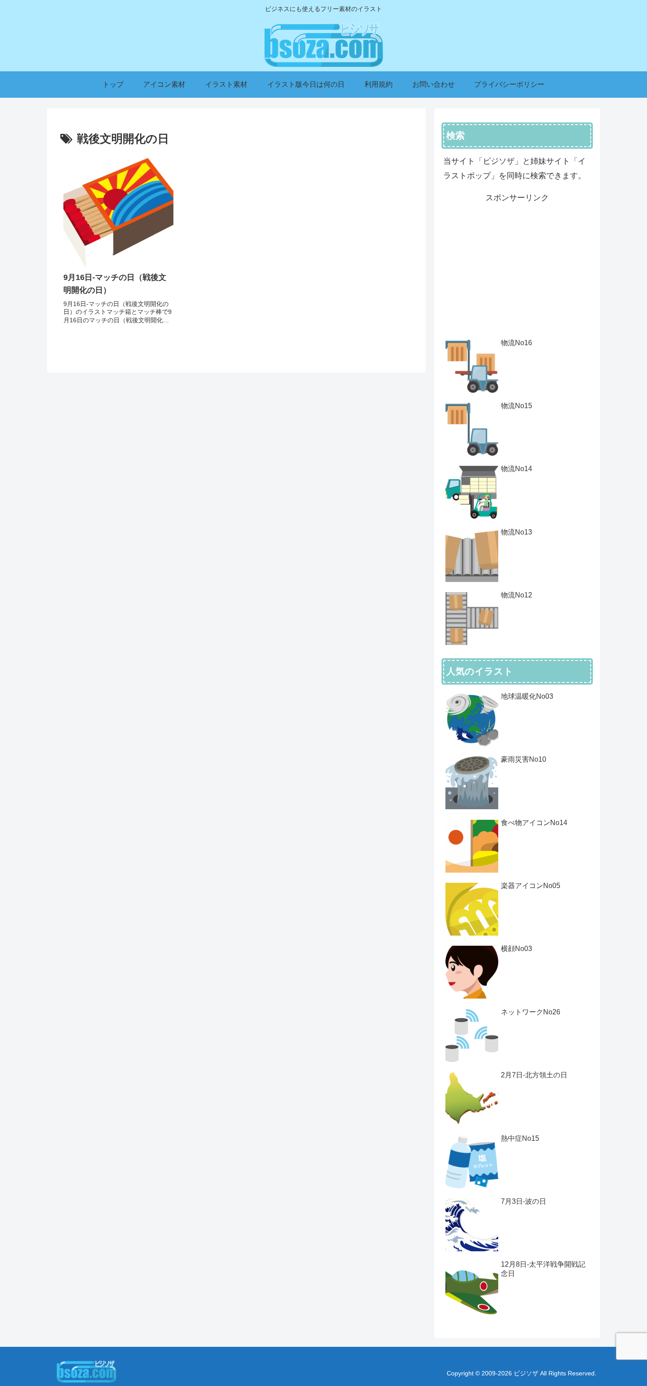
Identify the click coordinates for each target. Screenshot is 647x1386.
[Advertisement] (517, 266)
